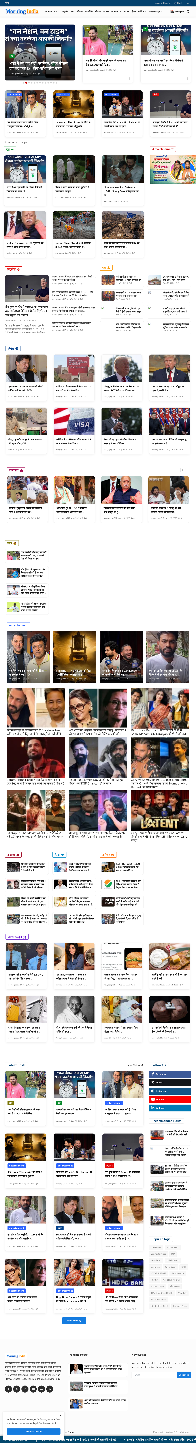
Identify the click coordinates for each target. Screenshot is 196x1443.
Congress (155, 1267)
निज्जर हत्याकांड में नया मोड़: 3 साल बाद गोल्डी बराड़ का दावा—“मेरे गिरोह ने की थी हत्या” (33, 884)
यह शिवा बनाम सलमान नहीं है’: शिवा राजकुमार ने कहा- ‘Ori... (26, 672)
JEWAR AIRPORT (158, 1273)
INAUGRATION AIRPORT (162, 1293)
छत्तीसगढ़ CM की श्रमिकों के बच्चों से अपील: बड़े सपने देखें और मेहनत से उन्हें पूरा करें (128, 901)
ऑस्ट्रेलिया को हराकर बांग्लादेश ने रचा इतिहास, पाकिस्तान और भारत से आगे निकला (34, 607)
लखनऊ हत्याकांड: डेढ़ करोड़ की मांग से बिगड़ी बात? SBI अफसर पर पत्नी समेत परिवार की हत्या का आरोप (34, 920)
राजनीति (89, 11)
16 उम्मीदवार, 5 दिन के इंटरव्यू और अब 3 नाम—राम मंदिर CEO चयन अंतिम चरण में (175, 280)
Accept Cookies (34, 1431)
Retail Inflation (178, 1273)
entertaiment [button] (111, 11)
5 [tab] (34, 83)
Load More (72, 1320)
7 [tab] (40, 83)
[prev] (182, 470)
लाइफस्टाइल (15, 937)
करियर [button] (141, 11)
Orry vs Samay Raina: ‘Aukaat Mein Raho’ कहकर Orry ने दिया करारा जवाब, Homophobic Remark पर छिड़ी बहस (159, 783)
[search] (188, 11)
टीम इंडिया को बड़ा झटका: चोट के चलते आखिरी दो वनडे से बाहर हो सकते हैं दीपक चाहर (33, 572)
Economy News (180, 1306)
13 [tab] (56, 83)
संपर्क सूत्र (184, 1432)
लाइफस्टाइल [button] (154, 11)
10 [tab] (48, 83)
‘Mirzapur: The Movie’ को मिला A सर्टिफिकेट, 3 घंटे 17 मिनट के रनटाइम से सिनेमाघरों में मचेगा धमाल (35, 835)
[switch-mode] (189, 3)
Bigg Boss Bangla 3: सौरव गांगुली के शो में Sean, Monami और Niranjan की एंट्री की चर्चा (159, 732)
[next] (187, 470)
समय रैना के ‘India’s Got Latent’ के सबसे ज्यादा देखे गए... (120, 672)
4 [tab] (32, 83)
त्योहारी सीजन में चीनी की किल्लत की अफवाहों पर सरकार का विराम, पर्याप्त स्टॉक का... (71, 325)
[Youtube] (33, 1389)
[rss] (49, 1389)
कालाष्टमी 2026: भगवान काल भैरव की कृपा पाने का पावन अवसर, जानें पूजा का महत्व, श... (128, 296)
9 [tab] (45, 83)
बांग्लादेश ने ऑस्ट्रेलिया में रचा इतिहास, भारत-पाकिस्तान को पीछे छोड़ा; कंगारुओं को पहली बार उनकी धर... (33, 591)
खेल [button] (97, 11)
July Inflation (170, 1267)
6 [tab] (37, 83)
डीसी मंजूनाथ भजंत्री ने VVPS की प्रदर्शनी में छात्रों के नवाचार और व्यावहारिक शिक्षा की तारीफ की (177, 1222)
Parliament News (158, 1299)
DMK (183, 1267)
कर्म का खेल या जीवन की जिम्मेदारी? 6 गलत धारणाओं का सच (128, 280)
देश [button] (55, 11)
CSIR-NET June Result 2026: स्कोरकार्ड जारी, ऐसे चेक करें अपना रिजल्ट (128, 867)
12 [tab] (54, 83)
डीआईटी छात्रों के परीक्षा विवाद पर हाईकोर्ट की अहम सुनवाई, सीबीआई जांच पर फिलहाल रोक (177, 1205)
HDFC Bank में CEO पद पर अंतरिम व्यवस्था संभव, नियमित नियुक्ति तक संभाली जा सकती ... (73, 309)
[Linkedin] (41, 1389)
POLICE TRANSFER (159, 1306)
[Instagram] (24, 1389)
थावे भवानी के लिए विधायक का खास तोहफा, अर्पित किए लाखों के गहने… (129, 327)
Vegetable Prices (158, 1254)
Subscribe (184, 1374)
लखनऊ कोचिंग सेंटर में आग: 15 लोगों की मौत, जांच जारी (176, 1133)
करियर (106, 855)
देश (145, 29)
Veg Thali (182, 1293)
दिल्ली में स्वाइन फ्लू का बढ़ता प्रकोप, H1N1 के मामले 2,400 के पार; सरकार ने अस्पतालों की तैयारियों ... (80, 868)
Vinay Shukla (61, 1038)
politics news (173, 1247)
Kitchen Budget (157, 1286)
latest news (156, 1247)
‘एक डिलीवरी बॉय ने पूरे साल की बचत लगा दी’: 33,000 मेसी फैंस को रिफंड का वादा (33, 555)
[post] (40, 52)
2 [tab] (26, 83)
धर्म (72, 11)
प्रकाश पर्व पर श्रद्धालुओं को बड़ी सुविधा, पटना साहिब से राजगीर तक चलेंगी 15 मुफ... (176, 327)
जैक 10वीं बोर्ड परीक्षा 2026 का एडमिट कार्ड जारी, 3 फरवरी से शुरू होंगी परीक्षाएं (176, 1152)
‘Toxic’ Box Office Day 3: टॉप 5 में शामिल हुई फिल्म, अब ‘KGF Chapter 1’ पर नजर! (96, 782)
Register (167, 3)
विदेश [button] (78, 11)
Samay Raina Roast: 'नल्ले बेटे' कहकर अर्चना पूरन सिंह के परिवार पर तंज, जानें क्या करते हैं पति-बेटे (35, 782)
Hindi (179, 3)
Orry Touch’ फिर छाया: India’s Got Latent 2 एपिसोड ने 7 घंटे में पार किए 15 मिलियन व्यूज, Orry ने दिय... (159, 836)
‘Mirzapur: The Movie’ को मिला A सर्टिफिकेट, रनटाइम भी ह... (73, 672)
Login (157, 3)
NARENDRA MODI (171, 1280)
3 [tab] (29, 83)
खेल (87, 29)
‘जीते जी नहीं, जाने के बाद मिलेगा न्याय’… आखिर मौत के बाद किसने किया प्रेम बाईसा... (176, 296)
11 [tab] (51, 83)
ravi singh (108, 201)
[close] (60, 1415)
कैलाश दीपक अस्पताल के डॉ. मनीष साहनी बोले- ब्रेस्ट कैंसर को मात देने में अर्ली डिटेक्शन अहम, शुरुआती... (81, 886)
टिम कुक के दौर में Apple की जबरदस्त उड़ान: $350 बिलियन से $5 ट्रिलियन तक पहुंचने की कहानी (26, 311)
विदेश (11, 348)
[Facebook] (8, 1389)
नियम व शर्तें (158, 1432)
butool (11, 449)
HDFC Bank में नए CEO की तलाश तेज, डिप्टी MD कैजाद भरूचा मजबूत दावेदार (74, 278)
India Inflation (173, 1260)
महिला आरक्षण (175, 1286)
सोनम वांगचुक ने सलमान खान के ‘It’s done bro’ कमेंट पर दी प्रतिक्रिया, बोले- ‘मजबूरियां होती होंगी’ (34, 732)
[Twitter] (16, 1389)
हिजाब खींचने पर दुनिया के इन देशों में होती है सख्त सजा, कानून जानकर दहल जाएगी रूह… (128, 311)
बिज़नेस (65, 11)
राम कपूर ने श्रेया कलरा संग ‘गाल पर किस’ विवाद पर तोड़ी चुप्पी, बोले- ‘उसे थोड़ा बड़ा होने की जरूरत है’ (97, 835)
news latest (156, 1260)
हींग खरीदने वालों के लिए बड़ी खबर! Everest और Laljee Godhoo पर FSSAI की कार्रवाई (72, 294)
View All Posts (135, 1065)
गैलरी (7, 3)
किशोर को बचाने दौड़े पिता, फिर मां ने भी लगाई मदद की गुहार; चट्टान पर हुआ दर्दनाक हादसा (33, 901)
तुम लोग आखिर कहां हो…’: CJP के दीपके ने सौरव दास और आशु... (165, 672)
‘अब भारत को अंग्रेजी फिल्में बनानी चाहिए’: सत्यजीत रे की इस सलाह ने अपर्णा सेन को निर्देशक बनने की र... (97, 732)
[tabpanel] (40, 52)
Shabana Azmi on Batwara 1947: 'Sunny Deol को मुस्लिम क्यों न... (121, 191)
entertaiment (15, 94)
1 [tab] (23, 83)
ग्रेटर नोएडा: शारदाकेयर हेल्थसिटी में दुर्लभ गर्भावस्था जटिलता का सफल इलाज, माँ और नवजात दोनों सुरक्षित (80, 903)
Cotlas (71, 1432)
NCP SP (154, 1280)
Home (48, 11)
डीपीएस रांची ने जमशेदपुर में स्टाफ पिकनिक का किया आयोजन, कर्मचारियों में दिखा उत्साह (176, 1187)
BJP (173, 1254)
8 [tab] (42, 83)
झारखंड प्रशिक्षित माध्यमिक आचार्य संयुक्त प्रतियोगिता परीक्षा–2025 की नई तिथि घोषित (176, 1170)
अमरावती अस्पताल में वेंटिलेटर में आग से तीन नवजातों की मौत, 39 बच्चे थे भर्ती (33, 867)
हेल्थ (134, 11)
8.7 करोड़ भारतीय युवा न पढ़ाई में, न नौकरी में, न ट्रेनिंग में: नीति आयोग (128, 918)
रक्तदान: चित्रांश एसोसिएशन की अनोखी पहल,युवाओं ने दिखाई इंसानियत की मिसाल (81, 918)
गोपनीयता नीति (171, 1432)
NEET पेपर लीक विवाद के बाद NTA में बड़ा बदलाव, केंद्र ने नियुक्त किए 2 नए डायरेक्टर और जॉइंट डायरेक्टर (128, 886)
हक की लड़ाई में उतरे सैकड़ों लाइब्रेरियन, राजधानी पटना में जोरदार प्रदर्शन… (175, 311)
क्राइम (126, 11)
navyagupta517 (16, 74)
